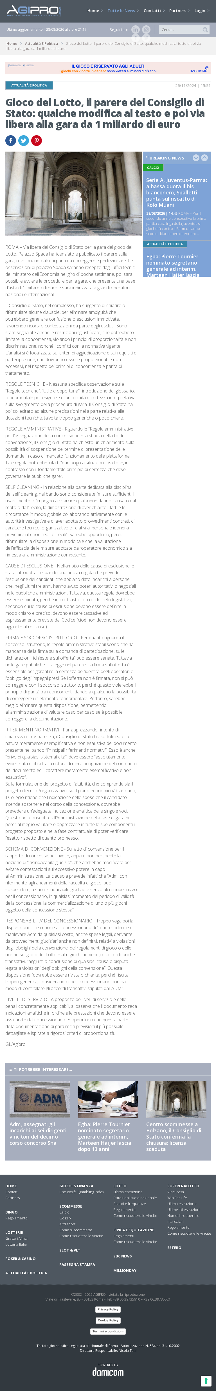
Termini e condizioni (108, 1331)
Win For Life (177, 1197)
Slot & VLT (69, 1250)
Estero (174, 1247)
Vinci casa (175, 1191)
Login (200, 10)
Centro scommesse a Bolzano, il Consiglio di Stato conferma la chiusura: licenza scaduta (173, 1136)
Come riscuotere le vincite (81, 1235)
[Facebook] (134, 38)
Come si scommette (75, 1229)
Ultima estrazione (128, 1191)
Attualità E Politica (41, 43)
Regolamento (16, 1218)
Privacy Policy (108, 1309)
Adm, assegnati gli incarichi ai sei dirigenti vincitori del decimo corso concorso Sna (38, 1133)
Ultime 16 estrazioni (183, 1209)
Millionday (124, 1270)
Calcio (64, 1212)
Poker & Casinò (20, 1258)
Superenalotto (183, 1185)
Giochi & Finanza (76, 1185)
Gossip (65, 1218)
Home (93, 10)
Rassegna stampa (77, 1264)
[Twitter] (145, 38)
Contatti (153, 10)
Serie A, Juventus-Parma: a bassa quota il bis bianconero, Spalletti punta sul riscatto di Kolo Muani (176, 192)
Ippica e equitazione (133, 1229)
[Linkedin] (134, 29)
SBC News (122, 1256)
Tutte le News (121, 10)
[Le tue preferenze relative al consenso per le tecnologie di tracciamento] (206, 1381)
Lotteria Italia (16, 1244)
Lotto (120, 1185)
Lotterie (14, 1232)
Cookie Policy (108, 1320)
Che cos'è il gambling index (81, 1191)
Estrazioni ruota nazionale (135, 1197)
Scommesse (70, 1206)
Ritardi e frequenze (129, 1203)
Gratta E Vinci (16, 1238)
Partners (178, 10)
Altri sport (67, 1223)
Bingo (11, 1212)
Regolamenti (123, 1235)
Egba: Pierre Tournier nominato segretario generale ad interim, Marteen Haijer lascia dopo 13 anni (173, 269)
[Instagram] (145, 29)
